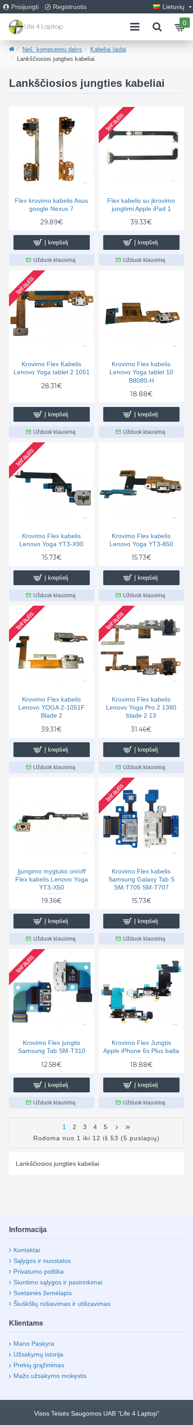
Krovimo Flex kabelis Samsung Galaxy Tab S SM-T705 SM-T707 (141, 879)
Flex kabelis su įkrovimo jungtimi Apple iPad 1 (141, 204)
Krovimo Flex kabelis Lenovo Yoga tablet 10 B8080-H (141, 372)
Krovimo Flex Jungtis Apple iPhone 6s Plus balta (141, 1046)
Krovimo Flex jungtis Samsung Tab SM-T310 (51, 1046)
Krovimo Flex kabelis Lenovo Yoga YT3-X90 (51, 540)
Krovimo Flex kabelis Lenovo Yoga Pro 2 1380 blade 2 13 (141, 707)
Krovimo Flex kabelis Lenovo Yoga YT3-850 (141, 540)
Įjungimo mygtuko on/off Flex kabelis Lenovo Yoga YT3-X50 (51, 879)
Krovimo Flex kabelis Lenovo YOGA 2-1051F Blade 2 (51, 707)
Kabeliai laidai (108, 49)
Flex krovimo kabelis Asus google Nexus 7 (51, 204)
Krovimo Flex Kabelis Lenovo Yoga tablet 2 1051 (51, 368)
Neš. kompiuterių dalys (52, 49)
